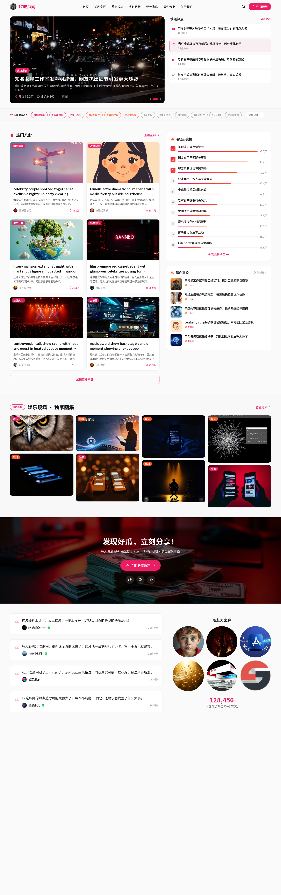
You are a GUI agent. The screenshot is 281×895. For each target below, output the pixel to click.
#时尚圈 (182, 115)
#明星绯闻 (39, 115)
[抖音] (151, 580)
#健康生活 (233, 115)
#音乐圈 (216, 115)
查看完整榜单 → (218, 254)
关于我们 (186, 7)
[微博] (130, 580)
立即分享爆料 (141, 565)
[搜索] (243, 6)
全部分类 (253, 115)
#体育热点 (165, 115)
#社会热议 (199, 115)
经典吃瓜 (152, 7)
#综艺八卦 (76, 115)
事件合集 (169, 7)
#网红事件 (94, 115)
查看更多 (261, 407)
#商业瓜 (148, 115)
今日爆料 (262, 7)
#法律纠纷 (131, 115)
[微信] (140, 580)
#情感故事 (112, 115)
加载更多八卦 (84, 379)
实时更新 (134, 7)
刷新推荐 (262, 272)
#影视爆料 (57, 115)
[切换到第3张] (160, 99)
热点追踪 (117, 7)
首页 (86, 7)
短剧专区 (100, 7)
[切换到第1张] (150, 99)
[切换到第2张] (155, 99)
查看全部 (150, 135)
